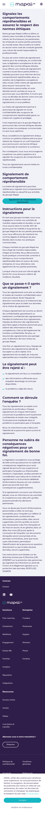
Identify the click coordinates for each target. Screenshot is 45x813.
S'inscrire (10, 744)
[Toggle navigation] (3, 4)
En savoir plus (32, 794)
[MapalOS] (22, 4)
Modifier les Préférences (21, 807)
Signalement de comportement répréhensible (22, 201)
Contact (6, 581)
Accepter (22, 800)
